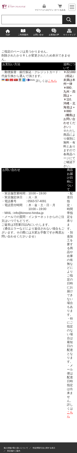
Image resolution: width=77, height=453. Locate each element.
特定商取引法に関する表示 (44, 448)
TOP (8, 35)
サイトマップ (69, 35)
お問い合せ (38, 35)
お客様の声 (54, 35)
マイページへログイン (44, 10)
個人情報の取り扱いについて (16, 448)
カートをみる (59, 10)
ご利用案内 (23, 35)
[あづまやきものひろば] (13, 8)
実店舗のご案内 (13, 451)
